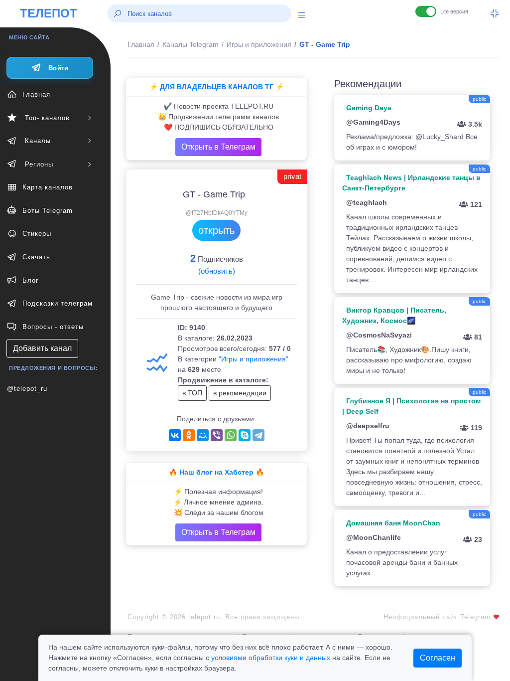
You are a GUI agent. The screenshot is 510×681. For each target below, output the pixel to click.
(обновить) (216, 271)
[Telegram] (258, 435)
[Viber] (217, 435)
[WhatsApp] (231, 435)
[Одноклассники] (189, 435)
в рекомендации (239, 393)
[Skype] (245, 435)
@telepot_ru (27, 388)
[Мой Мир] (203, 435)
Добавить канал (42, 348)
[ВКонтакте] (175, 435)
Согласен (437, 658)
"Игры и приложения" (253, 359)
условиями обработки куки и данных (270, 658)
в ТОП (192, 393)
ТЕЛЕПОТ (48, 13)
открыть (216, 230)
